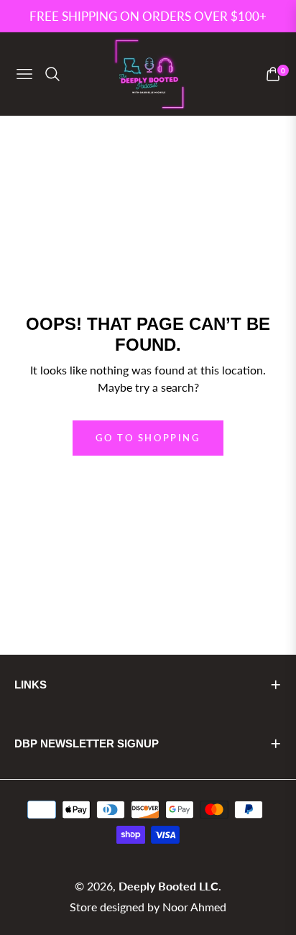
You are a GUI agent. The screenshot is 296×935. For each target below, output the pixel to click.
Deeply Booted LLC (168, 886)
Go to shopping (148, 437)
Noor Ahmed (194, 906)
